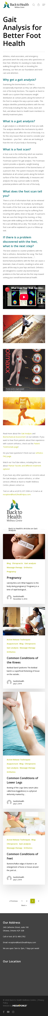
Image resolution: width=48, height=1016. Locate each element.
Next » (24, 905)
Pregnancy (11, 571)
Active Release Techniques (18, 639)
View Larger (24, 327)
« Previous (13, 901)
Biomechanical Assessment (14, 437)
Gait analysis (30, 563)
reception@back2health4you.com (17, 494)
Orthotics (28, 567)
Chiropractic (17, 563)
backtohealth (18, 596)
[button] (43, 4)
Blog (9, 563)
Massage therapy (14, 567)
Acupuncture (12, 643)
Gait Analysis (26, 433)
